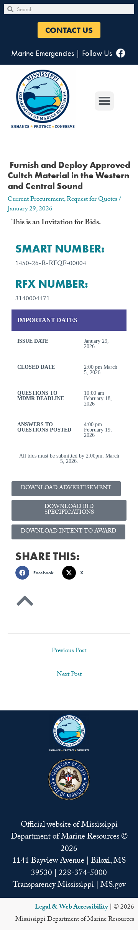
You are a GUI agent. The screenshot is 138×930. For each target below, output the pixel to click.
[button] (69, 30)
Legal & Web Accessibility (71, 907)
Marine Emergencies (42, 53)
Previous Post (69, 651)
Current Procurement (36, 199)
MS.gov (113, 886)
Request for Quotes (92, 199)
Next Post (69, 675)
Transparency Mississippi (53, 886)
